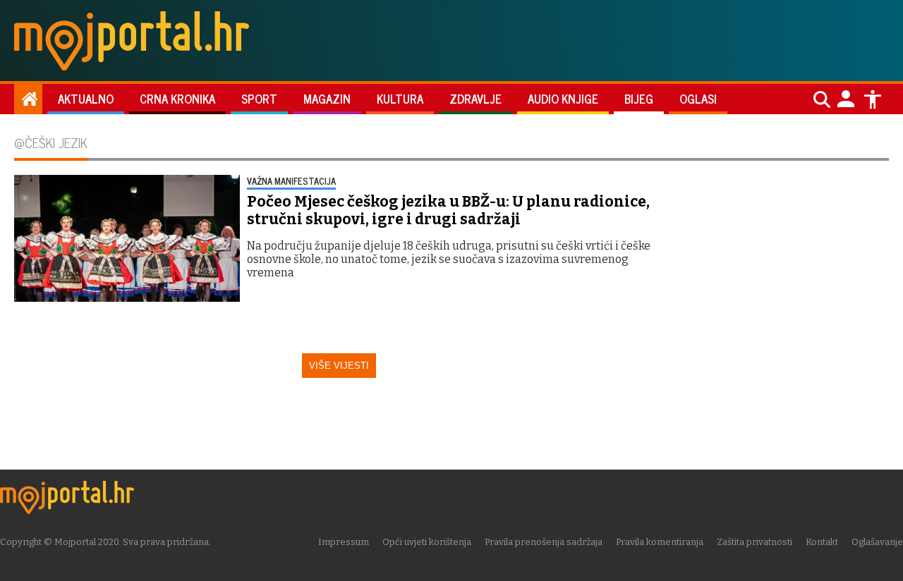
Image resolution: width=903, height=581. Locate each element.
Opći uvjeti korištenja (426, 542)
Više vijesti (339, 365)
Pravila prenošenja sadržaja (543, 542)
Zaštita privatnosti (754, 542)
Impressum (343, 542)
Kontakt (822, 542)
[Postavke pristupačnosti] (872, 99)
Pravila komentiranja (659, 542)
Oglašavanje (877, 542)
